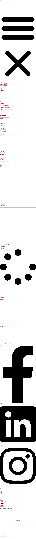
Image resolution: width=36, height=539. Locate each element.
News (1, 89)
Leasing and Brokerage (3, 83)
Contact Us (2, 90)
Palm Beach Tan (3, 131)
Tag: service (3, 115)
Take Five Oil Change (4, 202)
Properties (2, 97)
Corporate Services (3, 112)
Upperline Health (3, 126)
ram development (2, 537)
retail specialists (2, 536)
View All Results (2, 125)
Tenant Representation (3, 84)
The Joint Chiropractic (4, 161)
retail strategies (2, 534)
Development (2, 111)
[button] (18, 46)
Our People (2, 87)
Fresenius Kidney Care (4, 244)
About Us (1, 88)
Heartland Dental (3, 154)
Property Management (3, 85)
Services (1, 82)
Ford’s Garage (3, 149)
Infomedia (6, 486)
